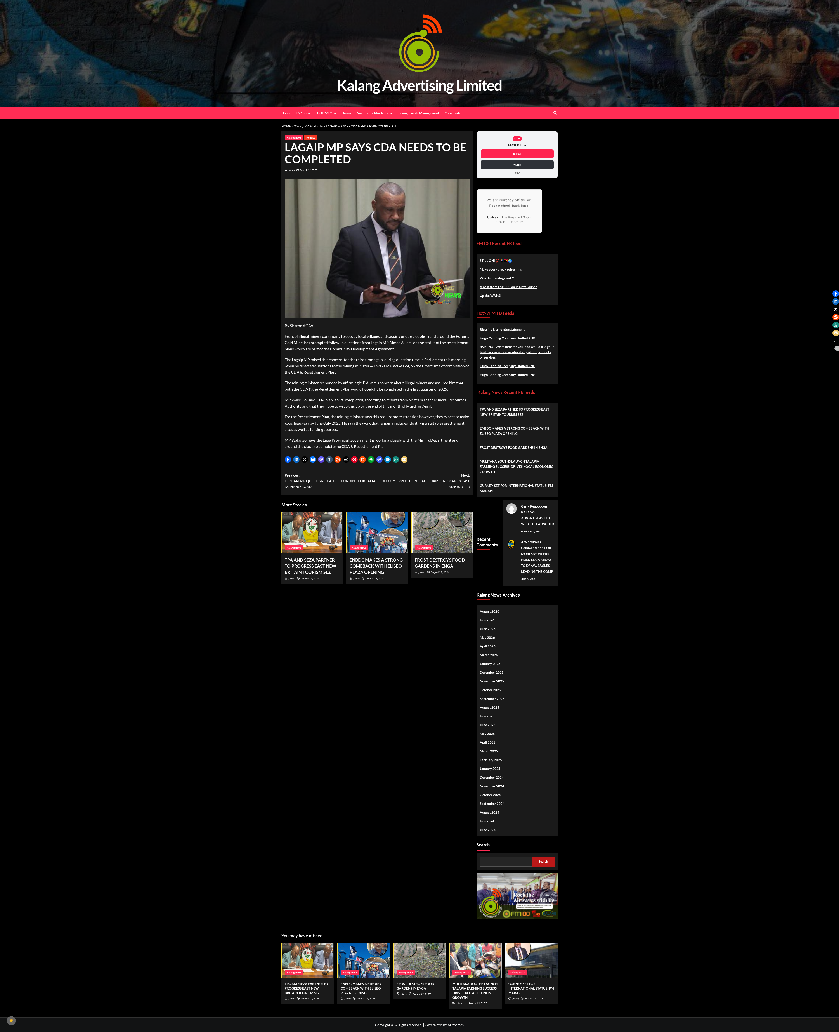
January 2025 (490, 769)
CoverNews (433, 1025)
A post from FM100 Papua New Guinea (508, 287)
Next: (425, 480)
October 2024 (490, 795)
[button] (288, 459)
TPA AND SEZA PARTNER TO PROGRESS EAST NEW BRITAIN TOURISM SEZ (310, 566)
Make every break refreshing (501, 269)
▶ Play (517, 153)
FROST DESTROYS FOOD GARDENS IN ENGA (514, 447)
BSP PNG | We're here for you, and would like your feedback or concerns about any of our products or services (517, 352)
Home (285, 113)
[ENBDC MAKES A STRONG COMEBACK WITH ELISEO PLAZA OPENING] (377, 532)
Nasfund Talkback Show (374, 113)
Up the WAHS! (490, 296)
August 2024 (489, 812)
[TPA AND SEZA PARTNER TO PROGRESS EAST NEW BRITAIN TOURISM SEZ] (312, 532)
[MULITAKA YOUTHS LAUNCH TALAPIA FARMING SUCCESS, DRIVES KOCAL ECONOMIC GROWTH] (475, 960)
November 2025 (492, 681)
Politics (310, 137)
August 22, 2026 (310, 578)
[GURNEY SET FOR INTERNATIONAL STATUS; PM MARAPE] (531, 960)
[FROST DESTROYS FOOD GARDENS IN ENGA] (442, 532)
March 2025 (489, 751)
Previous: (331, 480)
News (347, 113)
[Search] (555, 113)
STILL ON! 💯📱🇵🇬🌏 (496, 261)
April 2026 (488, 646)
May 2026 (487, 637)
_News (292, 578)
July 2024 (487, 821)
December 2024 (492, 777)
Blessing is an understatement (502, 329)
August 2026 (489, 611)
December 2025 (492, 672)
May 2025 (487, 734)
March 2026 (489, 655)
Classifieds (453, 113)
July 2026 (487, 620)
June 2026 (488, 629)
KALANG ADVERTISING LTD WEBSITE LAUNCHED (537, 518)
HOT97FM (325, 113)
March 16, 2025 (309, 170)
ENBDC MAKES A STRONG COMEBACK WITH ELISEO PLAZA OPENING (376, 566)
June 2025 (488, 725)
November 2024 (492, 786)
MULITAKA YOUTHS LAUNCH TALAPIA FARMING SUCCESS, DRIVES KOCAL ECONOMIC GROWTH (516, 466)
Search (483, 845)
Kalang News (294, 137)
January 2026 (490, 664)
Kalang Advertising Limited (419, 85)
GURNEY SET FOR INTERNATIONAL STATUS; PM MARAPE (516, 488)
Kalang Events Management (418, 113)
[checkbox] (11, 1020)
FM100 (301, 113)
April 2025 (488, 742)
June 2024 (488, 830)
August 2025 (489, 707)
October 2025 (490, 690)
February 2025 (491, 760)
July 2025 (487, 716)
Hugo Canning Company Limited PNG (507, 338)
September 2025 (492, 699)
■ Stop (517, 164)
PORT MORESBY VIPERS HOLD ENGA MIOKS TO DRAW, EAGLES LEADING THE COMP (537, 559)
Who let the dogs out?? (497, 278)
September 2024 (492, 804)
